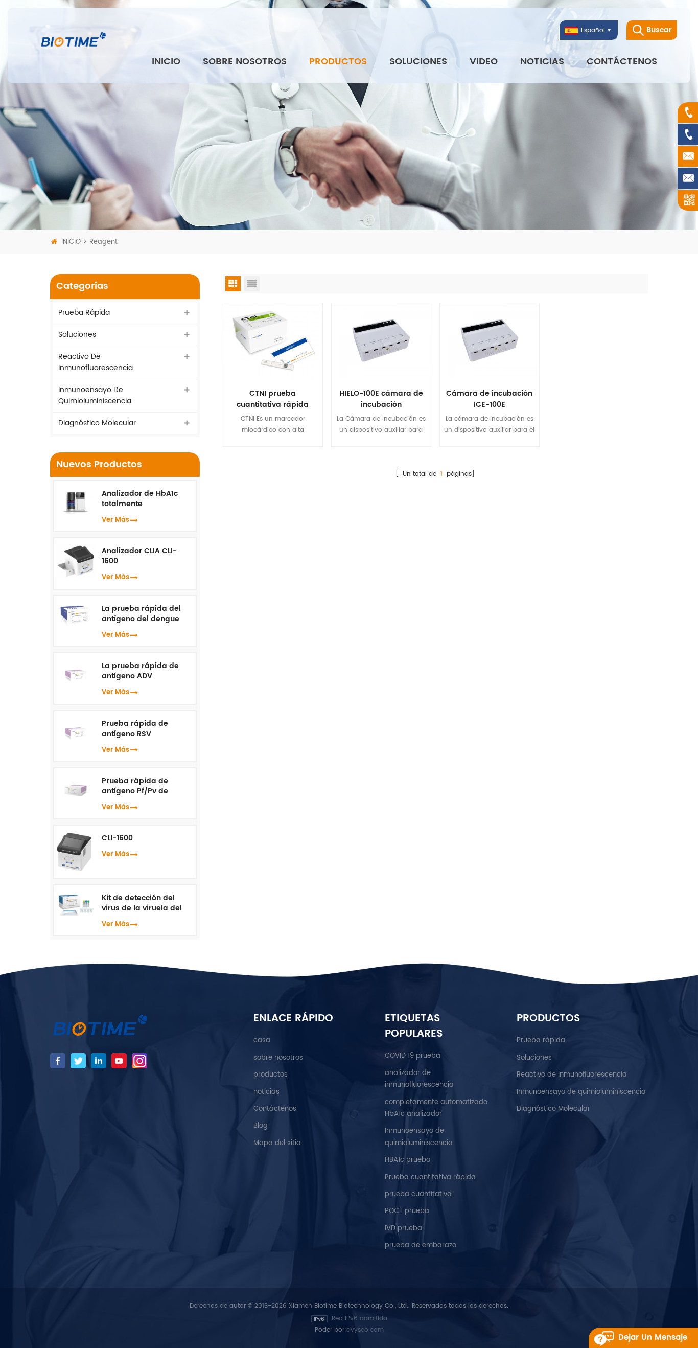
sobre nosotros (278, 1058)
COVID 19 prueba (412, 1055)
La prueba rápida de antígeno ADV (140, 671)
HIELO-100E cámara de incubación (381, 399)
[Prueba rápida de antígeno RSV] (75, 731)
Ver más (115, 520)
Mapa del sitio (276, 1143)
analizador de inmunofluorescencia (419, 1079)
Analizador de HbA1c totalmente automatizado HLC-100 (144, 499)
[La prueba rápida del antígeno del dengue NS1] (75, 614)
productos (270, 1074)
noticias (542, 61)
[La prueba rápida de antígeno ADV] (75, 673)
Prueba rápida (84, 312)
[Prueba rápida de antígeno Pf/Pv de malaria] (75, 788)
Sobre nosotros (245, 61)
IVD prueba (403, 1228)
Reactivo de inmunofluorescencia (95, 362)
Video (484, 61)
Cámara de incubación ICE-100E (489, 399)
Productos (338, 61)
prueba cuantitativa (418, 1194)
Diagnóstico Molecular (97, 423)
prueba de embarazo (420, 1245)
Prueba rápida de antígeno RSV (135, 729)
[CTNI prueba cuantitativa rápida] (272, 340)
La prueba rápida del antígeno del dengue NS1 (141, 614)
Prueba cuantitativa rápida (430, 1177)
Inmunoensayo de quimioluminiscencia (94, 395)
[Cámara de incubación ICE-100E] (489, 340)
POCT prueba (407, 1211)
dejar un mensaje (652, 1337)
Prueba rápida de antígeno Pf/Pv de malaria (135, 786)
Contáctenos (622, 61)
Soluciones (418, 61)
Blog (260, 1126)
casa (261, 1040)
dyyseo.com (365, 1330)
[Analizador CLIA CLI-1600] (75, 560)
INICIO (166, 61)
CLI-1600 (117, 838)
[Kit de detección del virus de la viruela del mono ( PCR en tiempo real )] (75, 904)
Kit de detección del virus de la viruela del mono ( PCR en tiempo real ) (143, 903)
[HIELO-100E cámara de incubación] (381, 340)
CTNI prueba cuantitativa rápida (273, 399)
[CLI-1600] (75, 852)
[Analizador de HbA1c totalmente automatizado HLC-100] (75, 502)
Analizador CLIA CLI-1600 (139, 556)
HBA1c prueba (408, 1160)
